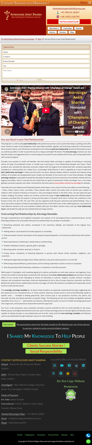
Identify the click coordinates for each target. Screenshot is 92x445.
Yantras (52, 32)
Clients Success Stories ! (46, 345)
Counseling (67, 28)
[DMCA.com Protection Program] (70, 400)
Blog (72, 32)
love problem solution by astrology (67, 183)
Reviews (63, 32)
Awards (79, 28)
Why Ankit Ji (54, 28)
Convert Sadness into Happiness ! (44, 3)
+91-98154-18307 (69, 12)
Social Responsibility (46, 351)
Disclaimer (41, 435)
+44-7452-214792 (69, 16)
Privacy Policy (53, 435)
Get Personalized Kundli (69, 22)
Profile (19, 435)
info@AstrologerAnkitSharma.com (69, 8)
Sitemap (64, 435)
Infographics (30, 435)
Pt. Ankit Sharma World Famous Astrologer (17, 39)
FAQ (72, 435)
